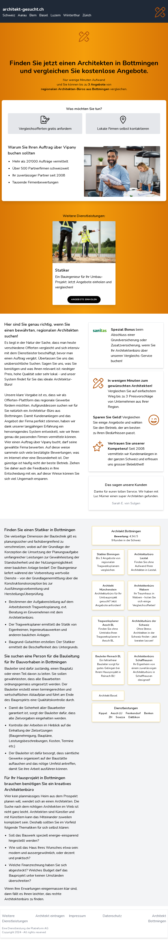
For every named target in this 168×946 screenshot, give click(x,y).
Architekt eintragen (50, 915)
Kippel (103, 713)
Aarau (22, 15)
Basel (43, 15)
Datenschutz (112, 915)
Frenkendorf (133, 713)
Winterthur (71, 15)
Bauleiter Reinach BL (108, 656)
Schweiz (9, 15)
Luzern (56, 15)
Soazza (120, 717)
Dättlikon (134, 717)
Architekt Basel (108, 695)
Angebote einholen (84, 299)
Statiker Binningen (108, 554)
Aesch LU (116, 713)
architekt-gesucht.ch (23, 9)
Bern (33, 15)
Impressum (77, 915)
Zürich (86, 15)
